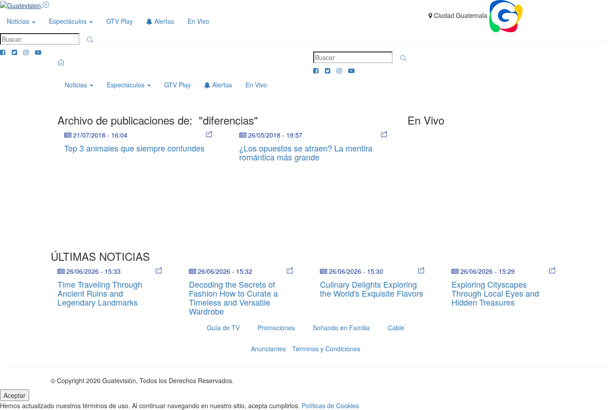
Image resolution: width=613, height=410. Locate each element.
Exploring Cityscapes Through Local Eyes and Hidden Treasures (495, 293)
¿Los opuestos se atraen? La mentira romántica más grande (305, 152)
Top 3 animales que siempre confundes (134, 148)
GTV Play (119, 21)
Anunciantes (268, 348)
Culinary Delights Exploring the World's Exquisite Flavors (371, 288)
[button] (90, 39)
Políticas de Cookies (330, 405)
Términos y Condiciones (326, 348)
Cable (396, 327)
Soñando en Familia (341, 327)
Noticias (19, 21)
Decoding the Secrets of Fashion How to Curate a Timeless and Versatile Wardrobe (233, 297)
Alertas (163, 21)
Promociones (276, 327)
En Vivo (198, 21)
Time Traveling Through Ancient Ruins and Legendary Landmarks (99, 293)
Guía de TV (223, 327)
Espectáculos (68, 21)
